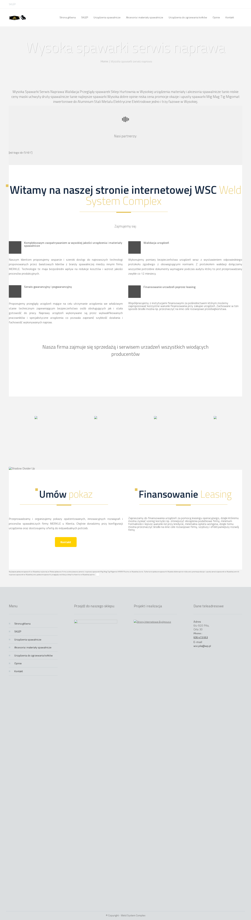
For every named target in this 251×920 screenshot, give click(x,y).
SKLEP (12, 4)
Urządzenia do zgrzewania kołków (33, 655)
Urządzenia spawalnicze (27, 639)
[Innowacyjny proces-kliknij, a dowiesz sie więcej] (36, 418)
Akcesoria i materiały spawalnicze (32, 647)
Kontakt (65, 542)
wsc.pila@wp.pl (202, 646)
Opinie (18, 663)
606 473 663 (200, 637)
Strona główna (22, 623)
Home (104, 61)
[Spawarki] (17, 17)
